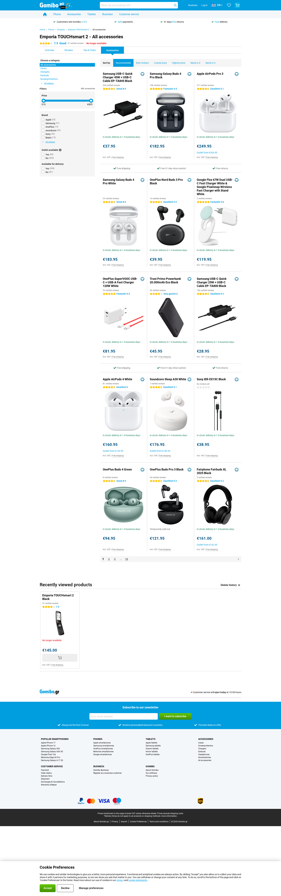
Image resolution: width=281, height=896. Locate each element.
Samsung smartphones (103, 746)
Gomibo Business (101, 770)
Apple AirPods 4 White (117, 379)
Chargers (202, 748)
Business (107, 14)
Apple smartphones (102, 743)
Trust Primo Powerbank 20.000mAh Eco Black (165, 280)
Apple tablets (151, 743)
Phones (97, 739)
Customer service (129, 14)
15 (126, 559)
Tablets (91, 14)
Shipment (45, 779)
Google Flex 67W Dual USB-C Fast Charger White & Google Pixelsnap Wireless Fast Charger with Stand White (215, 187)
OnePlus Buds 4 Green (117, 469)
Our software (151, 773)
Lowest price (160, 63)
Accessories (74, 14)
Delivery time (46, 776)
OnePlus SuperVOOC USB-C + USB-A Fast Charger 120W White (120, 282)
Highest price (178, 63)
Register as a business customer (107, 773)
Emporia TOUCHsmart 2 (78, 29)
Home (42, 29)
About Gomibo (152, 770)
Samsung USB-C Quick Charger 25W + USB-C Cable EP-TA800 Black (212, 282)
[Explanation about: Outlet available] (60, 150)
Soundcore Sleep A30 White (168, 379)
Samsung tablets (153, 746)
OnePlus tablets (153, 754)
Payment (45, 770)
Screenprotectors (205, 746)
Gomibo (150, 766)
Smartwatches (204, 757)
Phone (57, 14)
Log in (204, 5)
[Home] (45, 14)
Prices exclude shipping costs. (170, 813)
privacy (120, 880)
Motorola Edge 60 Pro (50, 757)
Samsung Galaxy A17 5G (52, 760)
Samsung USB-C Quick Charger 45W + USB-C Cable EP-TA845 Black (118, 77)
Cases (201, 743)
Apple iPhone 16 (48, 746)
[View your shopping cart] (237, 5)
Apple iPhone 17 (48, 743)
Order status (46, 773)
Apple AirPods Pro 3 (210, 73)
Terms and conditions (158, 821)
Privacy (115, 821)
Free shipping (118, 157)
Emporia (61, 29)
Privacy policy (152, 776)
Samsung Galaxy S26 (50, 748)
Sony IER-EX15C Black (211, 379)
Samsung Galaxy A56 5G (52, 751)
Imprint (124, 821)
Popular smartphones (55, 739)
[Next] (238, 559)
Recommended (123, 63)
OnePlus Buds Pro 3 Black (167, 469)
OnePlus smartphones (103, 748)
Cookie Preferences (138, 821)
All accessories (99, 29)
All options (49, 83)
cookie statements (138, 880)
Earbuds (202, 751)
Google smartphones (102, 754)
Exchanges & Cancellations (53, 782)
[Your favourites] (229, 5)
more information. (169, 816)
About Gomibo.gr (101, 821)
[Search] (175, 5)
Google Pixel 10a (48, 754)
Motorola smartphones (103, 751)
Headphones (203, 754)
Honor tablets (152, 751)
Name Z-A (210, 63)
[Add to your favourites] (142, 74)
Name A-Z (195, 63)
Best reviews (142, 63)
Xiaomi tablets (152, 748)
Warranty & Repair (49, 785)
